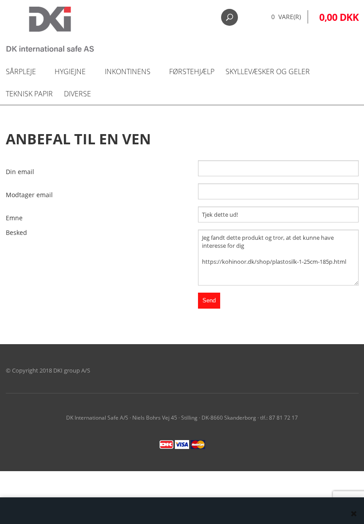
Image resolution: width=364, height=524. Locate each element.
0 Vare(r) (286, 16)
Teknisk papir (29, 94)
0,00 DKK (339, 17)
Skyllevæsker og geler (268, 71)
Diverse (77, 94)
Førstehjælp (191, 71)
